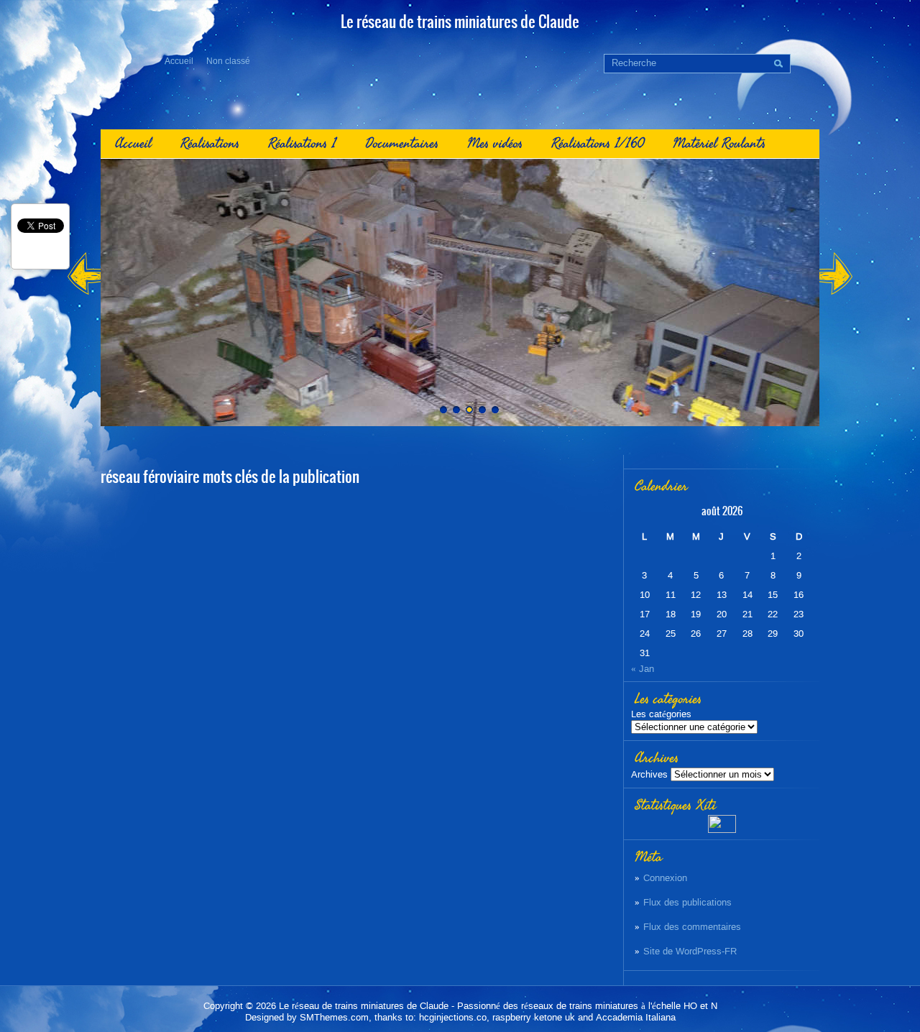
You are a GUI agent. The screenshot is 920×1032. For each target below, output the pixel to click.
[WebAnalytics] (722, 829)
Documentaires (401, 143)
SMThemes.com (334, 1017)
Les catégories (661, 714)
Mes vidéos (495, 143)
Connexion (665, 877)
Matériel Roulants (719, 143)
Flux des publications (687, 902)
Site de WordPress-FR (690, 951)
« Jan (642, 668)
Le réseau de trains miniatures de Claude (363, 1005)
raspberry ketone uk (533, 1017)
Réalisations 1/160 (597, 143)
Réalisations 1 (302, 143)
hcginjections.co (453, 1017)
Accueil (179, 61)
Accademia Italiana (636, 1017)
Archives (649, 774)
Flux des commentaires (692, 926)
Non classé (228, 61)
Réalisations (209, 143)
